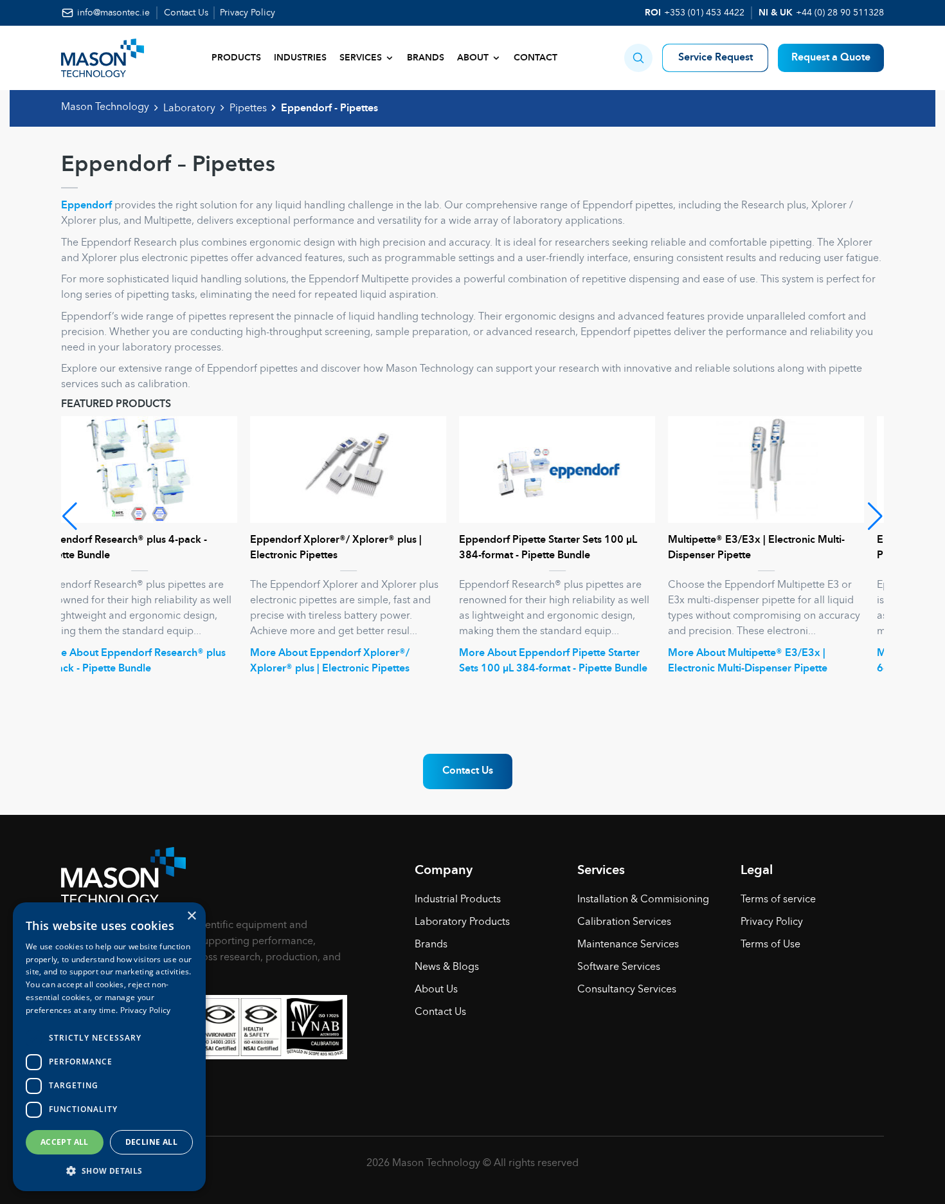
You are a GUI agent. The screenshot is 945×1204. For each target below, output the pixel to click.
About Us (436, 990)
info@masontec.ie (113, 12)
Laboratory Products (462, 922)
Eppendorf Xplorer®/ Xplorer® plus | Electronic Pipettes (147, 548)
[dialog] (109, 1046)
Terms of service (778, 900)
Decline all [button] (151, 1141)
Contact (535, 57)
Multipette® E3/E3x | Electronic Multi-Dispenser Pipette (567, 548)
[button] (638, 58)
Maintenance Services (628, 945)
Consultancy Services (626, 990)
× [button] (191, 916)
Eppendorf (86, 206)
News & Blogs (447, 967)
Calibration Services (624, 922)
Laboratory (189, 109)
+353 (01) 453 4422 (704, 12)
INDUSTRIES (300, 57)
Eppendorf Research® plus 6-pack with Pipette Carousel (779, 548)
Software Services (618, 967)
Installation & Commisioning (643, 900)
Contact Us (186, 12)
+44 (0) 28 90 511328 (840, 12)
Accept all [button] (64, 1141)
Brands (425, 57)
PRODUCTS (236, 57)
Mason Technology (105, 107)
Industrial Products (458, 900)
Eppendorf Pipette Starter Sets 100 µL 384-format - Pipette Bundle (359, 548)
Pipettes (248, 109)
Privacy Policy (247, 12)
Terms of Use (770, 945)
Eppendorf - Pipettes (329, 109)
